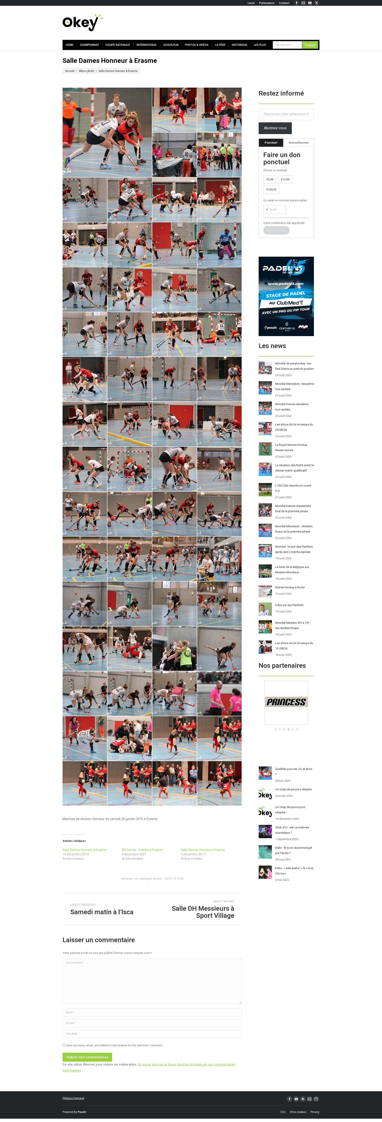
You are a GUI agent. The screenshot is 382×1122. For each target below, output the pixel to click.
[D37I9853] (129, 603)
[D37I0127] (129, 379)
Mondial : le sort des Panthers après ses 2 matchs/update (294, 549)
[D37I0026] (219, 199)
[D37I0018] (85, 199)
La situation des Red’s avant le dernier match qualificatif (294, 468)
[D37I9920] (174, 693)
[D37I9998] (219, 783)
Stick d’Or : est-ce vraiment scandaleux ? (292, 830)
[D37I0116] (219, 334)
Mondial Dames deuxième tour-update (291, 406)
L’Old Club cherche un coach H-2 (293, 488)
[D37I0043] (107, 132)
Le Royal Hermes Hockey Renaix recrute (291, 447)
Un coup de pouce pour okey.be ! (290, 809)
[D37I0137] (85, 424)
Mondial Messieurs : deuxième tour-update (294, 386)
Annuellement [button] (298, 142)
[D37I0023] (174, 199)
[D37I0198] (85, 559)
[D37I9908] (219, 648)
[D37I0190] (174, 514)
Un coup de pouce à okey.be (293, 789)
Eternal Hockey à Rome (290, 587)
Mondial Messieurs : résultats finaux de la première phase (294, 529)
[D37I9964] (219, 738)
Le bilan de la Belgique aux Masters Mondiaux (292, 569)
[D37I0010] (219, 110)
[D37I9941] (219, 693)
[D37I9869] (85, 648)
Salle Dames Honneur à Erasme (85, 850)
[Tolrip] (286, 724)
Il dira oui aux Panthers (289, 605)
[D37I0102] (129, 334)
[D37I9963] (174, 738)
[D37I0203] (129, 559)
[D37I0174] (219, 469)
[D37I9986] (174, 783)
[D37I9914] (85, 693)
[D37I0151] (85, 469)
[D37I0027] (85, 244)
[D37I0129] (174, 379)
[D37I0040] (174, 244)
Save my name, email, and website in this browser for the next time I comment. (115, 1045)
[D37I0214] (174, 559)
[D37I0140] (129, 424)
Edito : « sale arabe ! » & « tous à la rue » (294, 870)
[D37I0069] (129, 289)
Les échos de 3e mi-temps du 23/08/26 (294, 427)
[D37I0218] (219, 559)
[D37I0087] (85, 334)
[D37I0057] (219, 244)
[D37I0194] (219, 514)
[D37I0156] (129, 469)
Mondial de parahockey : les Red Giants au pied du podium (294, 366)
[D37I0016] (219, 155)
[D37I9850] (85, 603)
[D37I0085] (219, 289)
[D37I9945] (85, 738)
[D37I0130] (219, 379)
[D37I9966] (129, 783)
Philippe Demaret (73, 1098)
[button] (275, 729)
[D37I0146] (174, 424)
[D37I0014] (174, 155)
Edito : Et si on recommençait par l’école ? (293, 850)
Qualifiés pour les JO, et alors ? (293, 771)
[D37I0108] (174, 334)
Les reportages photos (147, 878)
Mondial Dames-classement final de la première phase (293, 508)
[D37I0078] (174, 289)
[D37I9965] (85, 783)
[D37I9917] (129, 693)
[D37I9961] (129, 738)
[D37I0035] (129, 244)
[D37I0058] (85, 289)
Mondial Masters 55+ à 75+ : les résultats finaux (293, 625)
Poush (82, 1112)
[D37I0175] (85, 514)
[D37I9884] (129, 648)
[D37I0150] (219, 424)
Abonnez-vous (275, 128)
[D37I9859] (219, 603)
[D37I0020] (129, 199)
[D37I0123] (85, 379)
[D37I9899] (174, 648)
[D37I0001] (174, 110)
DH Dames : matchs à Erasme (142, 850)
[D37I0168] (174, 469)
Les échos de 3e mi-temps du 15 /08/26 (294, 645)
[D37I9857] (174, 603)
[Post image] (265, 367)
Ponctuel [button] (271, 142)
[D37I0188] (129, 514)
